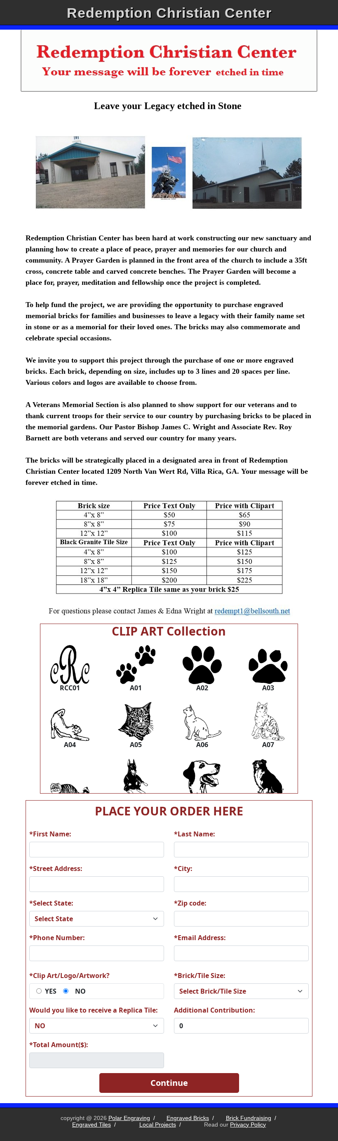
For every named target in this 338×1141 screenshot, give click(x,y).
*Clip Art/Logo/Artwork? (69, 975)
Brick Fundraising (248, 1118)
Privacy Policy (248, 1124)
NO (80, 991)
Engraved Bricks (188, 1118)
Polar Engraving (129, 1118)
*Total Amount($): (58, 1044)
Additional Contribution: (214, 1010)
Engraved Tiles (91, 1124)
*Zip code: (190, 903)
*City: (183, 868)
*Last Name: (194, 833)
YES (50, 991)
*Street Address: (55, 868)
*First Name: (50, 833)
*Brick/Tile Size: (199, 975)
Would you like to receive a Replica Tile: (93, 1010)
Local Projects (157, 1124)
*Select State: (51, 903)
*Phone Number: (57, 937)
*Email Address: (200, 937)
